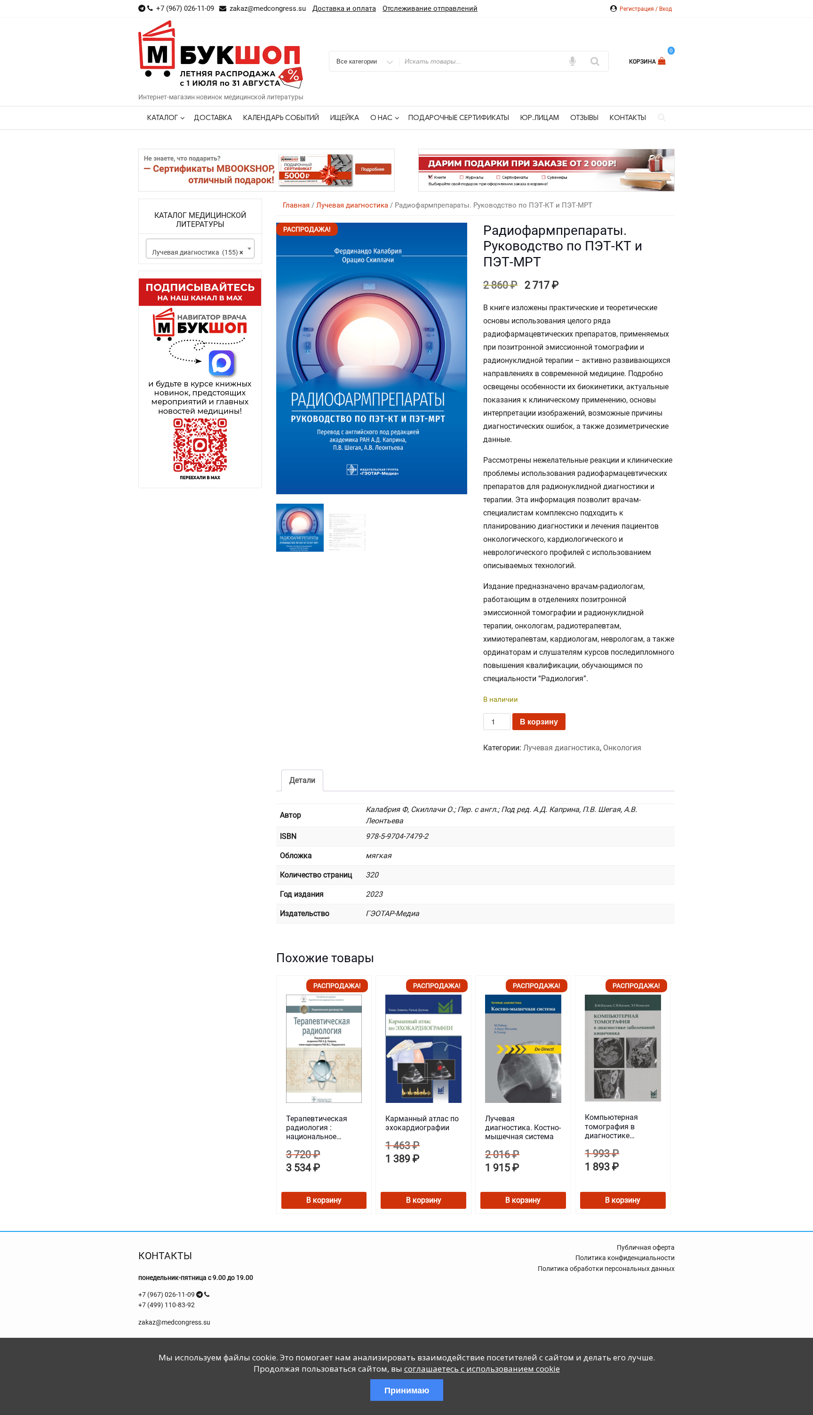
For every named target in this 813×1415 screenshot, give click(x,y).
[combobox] (200, 248)
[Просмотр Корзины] (663, 60)
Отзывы (584, 117)
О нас (381, 117)
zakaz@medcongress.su (174, 1322)
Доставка (213, 117)
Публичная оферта (646, 1247)
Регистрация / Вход (646, 9)
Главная (296, 205)
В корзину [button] (324, 1200)
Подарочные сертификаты (458, 117)
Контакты (628, 117)
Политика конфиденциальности (625, 1258)
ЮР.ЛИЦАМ (539, 117)
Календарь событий (281, 117)
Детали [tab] (302, 780)
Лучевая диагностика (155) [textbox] (197, 252)
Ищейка (344, 117)
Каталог (162, 117)
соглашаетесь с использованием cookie (482, 1368)
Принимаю (406, 1390)
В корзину (539, 721)
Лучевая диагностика (352, 205)
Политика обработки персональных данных (606, 1268)
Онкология (622, 747)
